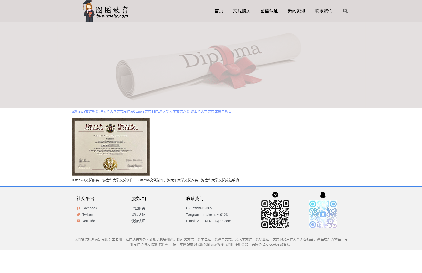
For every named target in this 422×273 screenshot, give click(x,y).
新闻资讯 (296, 10)
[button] (345, 11)
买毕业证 (262, 239)
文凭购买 (242, 10)
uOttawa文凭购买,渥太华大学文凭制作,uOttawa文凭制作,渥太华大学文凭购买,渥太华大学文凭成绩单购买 (152, 111)
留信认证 (269, 10)
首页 (218, 10)
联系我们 (324, 10)
